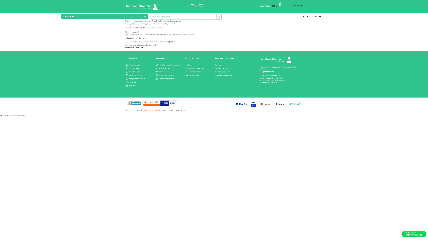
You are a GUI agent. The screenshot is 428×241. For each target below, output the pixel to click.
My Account (140, 47)
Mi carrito (132, 82)
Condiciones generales (167, 79)
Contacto (188, 65)
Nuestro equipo (164, 68)
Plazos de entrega (135, 75)
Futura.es (218, 65)
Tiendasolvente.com (222, 72)
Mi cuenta (132, 86)
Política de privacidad (166, 75)
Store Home (129, 47)
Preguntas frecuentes (137, 79)
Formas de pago (135, 68)
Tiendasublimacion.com (223, 75)
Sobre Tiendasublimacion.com (169, 65)
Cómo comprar (134, 65)
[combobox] (183, 16)
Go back (128, 38)
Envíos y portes (134, 72)
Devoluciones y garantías (194, 68)
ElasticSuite (21, 115)
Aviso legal (162, 72)
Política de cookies (192, 75)
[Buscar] (219, 17)
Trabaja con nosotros (193, 72)
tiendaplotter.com (221, 68)
